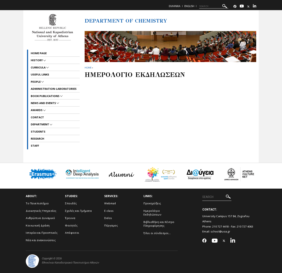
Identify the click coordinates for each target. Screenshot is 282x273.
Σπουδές (71, 203)
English (189, 6)
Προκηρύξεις (152, 203)
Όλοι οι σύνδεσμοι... (157, 233)
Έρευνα (70, 218)
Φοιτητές (71, 225)
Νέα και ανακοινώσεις (41, 240)
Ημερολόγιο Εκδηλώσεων (152, 213)
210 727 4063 (245, 226)
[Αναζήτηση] (224, 7)
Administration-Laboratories (54, 89)
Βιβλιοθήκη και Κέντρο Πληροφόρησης (158, 224)
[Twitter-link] (248, 6)
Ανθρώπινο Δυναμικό (40, 218)
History (37, 60)
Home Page (39, 53)
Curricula (38, 67)
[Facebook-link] (234, 6)
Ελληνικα (174, 6)
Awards (37, 110)
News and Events (44, 103)
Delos (108, 218)
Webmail (110, 203)
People (36, 82)
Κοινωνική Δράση (38, 225)
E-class (109, 211)
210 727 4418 (220, 226)
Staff (35, 145)
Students (38, 131)
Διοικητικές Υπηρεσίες (41, 211)
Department (40, 124)
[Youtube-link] (242, 6)
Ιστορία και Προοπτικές (41, 233)
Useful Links (40, 74)
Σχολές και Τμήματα (78, 211)
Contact (37, 117)
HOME (88, 67)
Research (37, 138)
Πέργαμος (111, 225)
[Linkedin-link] (254, 6)
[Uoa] (32, 261)
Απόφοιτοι (72, 233)
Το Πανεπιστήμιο (37, 203)
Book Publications (45, 96)
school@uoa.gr (220, 231)
